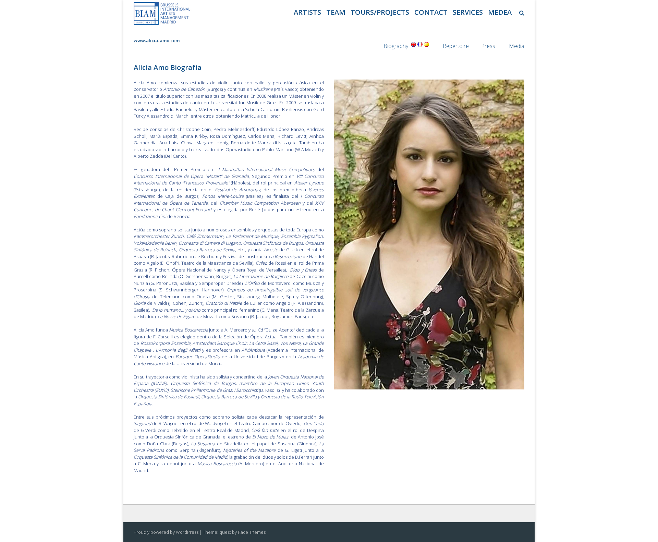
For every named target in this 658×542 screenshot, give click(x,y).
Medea (500, 12)
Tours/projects (380, 12)
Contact (431, 12)
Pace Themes (252, 532)
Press (488, 46)
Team (335, 12)
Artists (307, 12)
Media (516, 46)
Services (468, 12)
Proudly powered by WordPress (166, 532)
